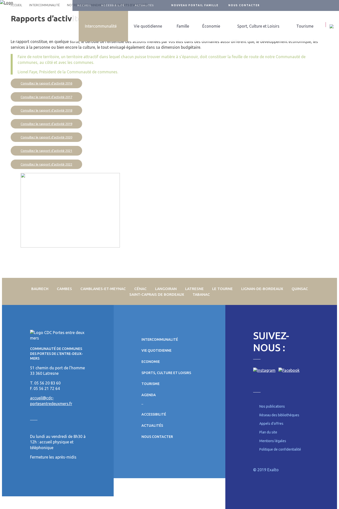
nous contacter (244, 5)
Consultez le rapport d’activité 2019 (46, 124)
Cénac (140, 289)
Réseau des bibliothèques (279, 415)
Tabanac (201, 294)
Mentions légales (272, 441)
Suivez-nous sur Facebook (330, 5)
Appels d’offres (271, 423)
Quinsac (300, 289)
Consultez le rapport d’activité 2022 (46, 164)
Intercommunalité (101, 26)
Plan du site (268, 432)
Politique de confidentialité (280, 449)
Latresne (194, 289)
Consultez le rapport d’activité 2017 (46, 97)
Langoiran (166, 289)
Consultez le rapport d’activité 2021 (46, 150)
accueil (84, 5)
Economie (150, 362)
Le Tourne (222, 289)
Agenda (148, 395)
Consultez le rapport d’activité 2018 (46, 110)
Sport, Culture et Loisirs (258, 26)
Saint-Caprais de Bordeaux (156, 294)
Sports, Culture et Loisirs (166, 373)
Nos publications (272, 406)
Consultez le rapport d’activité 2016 (46, 83)
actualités (144, 5)
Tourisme (304, 26)
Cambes (64, 289)
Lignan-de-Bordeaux (262, 289)
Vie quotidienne (148, 26)
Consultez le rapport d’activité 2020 (46, 137)
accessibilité (113, 5)
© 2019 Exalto (266, 469)
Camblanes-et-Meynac (103, 289)
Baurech (39, 289)
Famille (183, 26)
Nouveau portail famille (194, 5)
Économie (211, 26)
